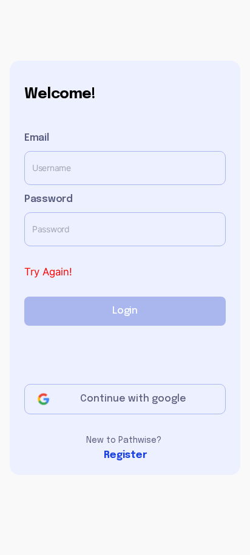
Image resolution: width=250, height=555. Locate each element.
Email (36, 138)
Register (125, 455)
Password (48, 199)
